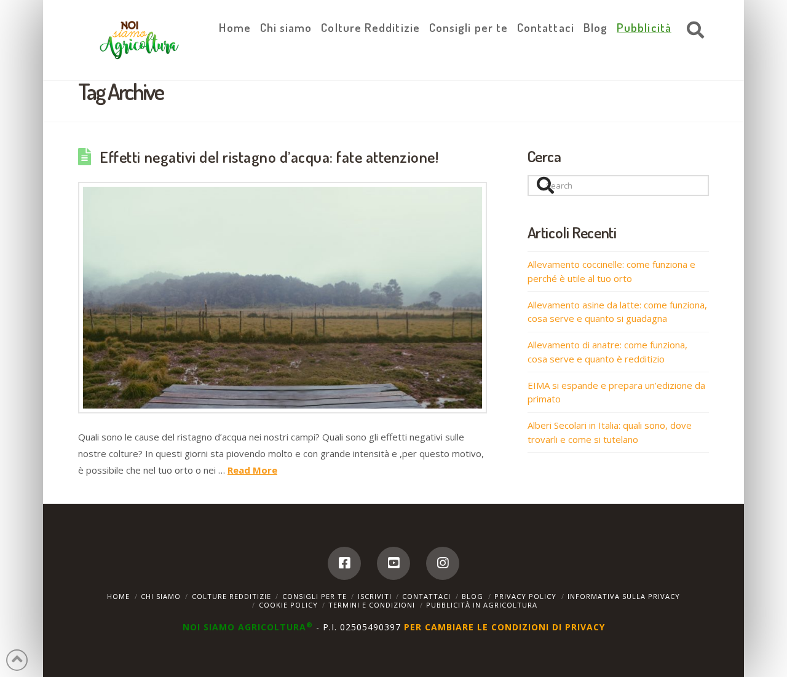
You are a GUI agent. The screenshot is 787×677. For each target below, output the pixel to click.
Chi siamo (161, 596)
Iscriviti (375, 596)
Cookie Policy (288, 604)
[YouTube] (393, 563)
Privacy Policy (525, 596)
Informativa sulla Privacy (624, 596)
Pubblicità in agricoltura (481, 604)
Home (118, 596)
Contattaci (426, 596)
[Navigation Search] (692, 30)
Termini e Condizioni (371, 604)
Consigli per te (314, 596)
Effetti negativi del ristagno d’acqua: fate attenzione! (269, 156)
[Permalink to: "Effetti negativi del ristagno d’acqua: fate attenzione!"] (282, 298)
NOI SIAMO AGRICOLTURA (248, 627)
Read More (252, 470)
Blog (472, 596)
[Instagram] (442, 563)
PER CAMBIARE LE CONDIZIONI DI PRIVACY (504, 627)
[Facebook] (344, 563)
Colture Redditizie (231, 596)
